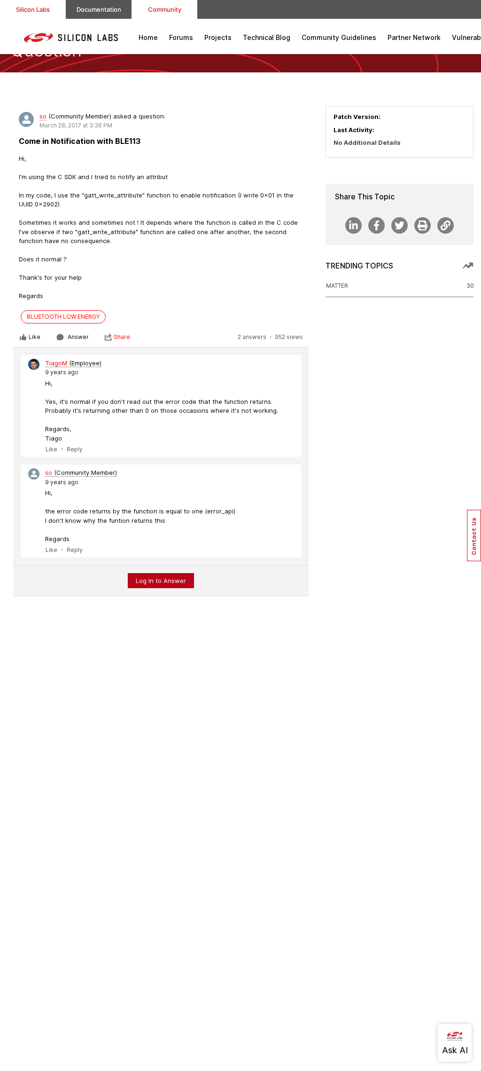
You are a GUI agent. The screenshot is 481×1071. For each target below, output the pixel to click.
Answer (78, 336)
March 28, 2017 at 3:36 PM (75, 125)
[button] (474, 535)
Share (122, 336)
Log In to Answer (161, 580)
